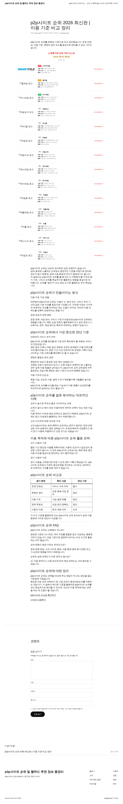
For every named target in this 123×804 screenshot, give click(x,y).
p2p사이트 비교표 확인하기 (43, 595)
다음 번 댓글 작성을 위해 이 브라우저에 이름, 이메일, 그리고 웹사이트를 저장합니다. (57, 708)
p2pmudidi (38, 33)
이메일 (33, 691)
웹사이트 (33, 700)
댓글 (32, 660)
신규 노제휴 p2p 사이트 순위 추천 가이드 (102, 3)
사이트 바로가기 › (99, 69)
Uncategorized (64, 33)
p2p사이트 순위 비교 (77, 3)
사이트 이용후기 (38, 600)
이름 (32, 682)
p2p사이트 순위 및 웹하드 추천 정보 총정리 (25, 3)
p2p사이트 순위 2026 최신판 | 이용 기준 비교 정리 (28, 751)
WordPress (107, 798)
